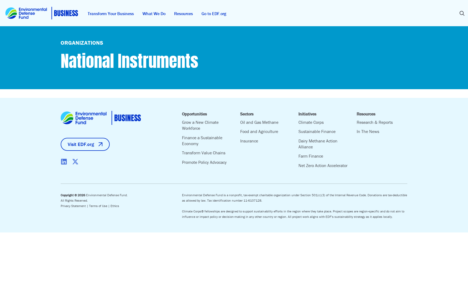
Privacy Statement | (75, 206)
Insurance (249, 141)
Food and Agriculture (259, 131)
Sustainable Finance (317, 131)
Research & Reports (375, 122)
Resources (183, 13)
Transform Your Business (111, 13)
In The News (368, 131)
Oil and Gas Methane (259, 122)
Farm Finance (310, 156)
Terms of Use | (99, 206)
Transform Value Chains (203, 152)
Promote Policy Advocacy (204, 162)
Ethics (114, 206)
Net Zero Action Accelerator (322, 165)
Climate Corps (311, 122)
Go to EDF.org (214, 13)
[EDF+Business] (41, 13)
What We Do (153, 13)
